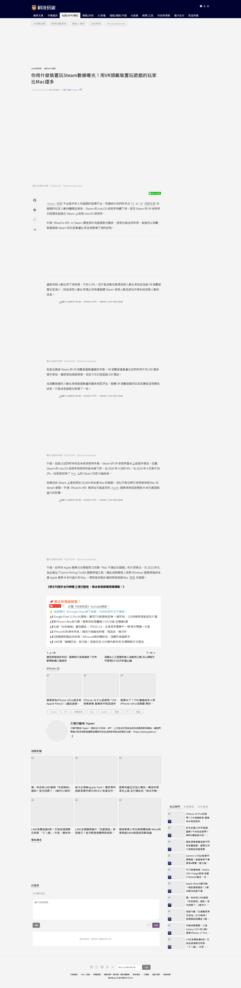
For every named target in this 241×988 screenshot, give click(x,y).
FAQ (82, 974)
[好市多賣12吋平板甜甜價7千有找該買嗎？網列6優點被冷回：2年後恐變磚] (176, 831)
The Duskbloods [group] (116, 23)
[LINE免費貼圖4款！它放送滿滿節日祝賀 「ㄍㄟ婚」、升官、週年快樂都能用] (52, 812)
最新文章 (38, 15)
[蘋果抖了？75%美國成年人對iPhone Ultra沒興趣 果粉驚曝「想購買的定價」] (137, 685)
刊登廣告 (74, 974)
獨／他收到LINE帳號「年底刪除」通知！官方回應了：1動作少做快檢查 (52, 788)
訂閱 (146, 967)
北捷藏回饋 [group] (39, 23)
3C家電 (102, 15)
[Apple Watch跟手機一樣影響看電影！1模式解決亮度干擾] (176, 887)
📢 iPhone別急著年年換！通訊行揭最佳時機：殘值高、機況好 (88, 632)
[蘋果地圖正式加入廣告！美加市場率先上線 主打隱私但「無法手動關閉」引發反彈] (140, 770)
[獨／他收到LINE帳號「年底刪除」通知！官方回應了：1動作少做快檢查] (52, 770)
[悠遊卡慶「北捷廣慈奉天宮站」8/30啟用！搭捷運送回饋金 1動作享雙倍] (176, 915)
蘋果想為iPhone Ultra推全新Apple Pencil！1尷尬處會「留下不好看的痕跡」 (64, 701)
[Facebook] (91, 967)
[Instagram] (96, 967)
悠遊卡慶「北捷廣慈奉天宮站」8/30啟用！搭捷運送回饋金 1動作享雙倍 (198, 915)
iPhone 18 (53, 668)
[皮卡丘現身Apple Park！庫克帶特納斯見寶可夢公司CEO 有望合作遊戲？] (96, 770)
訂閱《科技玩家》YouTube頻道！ (89, 606)
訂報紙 (146, 974)
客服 (88, 974)
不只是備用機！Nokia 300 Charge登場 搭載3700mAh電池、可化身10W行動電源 (197, 873)
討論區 (35, 885)
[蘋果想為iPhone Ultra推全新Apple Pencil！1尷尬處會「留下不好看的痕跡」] (64, 685)
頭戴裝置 (78, 711)
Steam (53, 711)
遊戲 (117, 711)
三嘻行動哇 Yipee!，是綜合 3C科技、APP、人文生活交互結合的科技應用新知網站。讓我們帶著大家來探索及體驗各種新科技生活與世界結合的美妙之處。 (115, 729)
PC (127, 711)
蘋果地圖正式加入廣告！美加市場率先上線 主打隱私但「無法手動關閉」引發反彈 (139, 788)
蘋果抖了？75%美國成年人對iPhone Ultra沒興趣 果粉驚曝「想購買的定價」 (137, 701)
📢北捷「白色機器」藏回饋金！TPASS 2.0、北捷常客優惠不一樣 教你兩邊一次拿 (100, 626)
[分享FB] (34, 200)
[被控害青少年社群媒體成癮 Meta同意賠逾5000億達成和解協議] (140, 812)
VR (65, 711)
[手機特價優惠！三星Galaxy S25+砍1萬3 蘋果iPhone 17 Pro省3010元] (176, 929)
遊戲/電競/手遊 (118, 15)
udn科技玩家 (36, 68)
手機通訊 (53, 15)
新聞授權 (97, 974)
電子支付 (179, 15)
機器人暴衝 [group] (78, 23)
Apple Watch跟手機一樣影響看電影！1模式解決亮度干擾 (197, 887)
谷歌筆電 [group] (96, 23)
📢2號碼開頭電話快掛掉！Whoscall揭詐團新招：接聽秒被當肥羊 (90, 637)
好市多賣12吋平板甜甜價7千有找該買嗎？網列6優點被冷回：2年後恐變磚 (197, 831)
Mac (92, 711)
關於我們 (156, 974)
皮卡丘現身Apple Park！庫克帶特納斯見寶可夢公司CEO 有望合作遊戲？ (95, 788)
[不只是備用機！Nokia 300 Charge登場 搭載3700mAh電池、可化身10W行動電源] (176, 873)
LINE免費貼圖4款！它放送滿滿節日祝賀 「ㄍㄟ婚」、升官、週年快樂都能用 (52, 830)
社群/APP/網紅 (70, 15)
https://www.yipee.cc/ (144, 731)
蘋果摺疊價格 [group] (58, 23)
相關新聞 (36, 751)
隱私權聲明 (124, 974)
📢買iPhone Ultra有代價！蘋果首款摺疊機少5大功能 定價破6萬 (89, 621)
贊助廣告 (36, 840)
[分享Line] (34, 210)
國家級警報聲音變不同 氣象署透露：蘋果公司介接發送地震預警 (198, 845)
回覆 (156, 925)
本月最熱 (202, 806)
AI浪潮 (134, 15)
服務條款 (107, 974)
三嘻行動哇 (82, 587)
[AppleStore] (112, 967)
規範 (36, 925)
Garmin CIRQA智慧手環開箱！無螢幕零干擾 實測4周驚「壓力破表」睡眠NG (198, 859)
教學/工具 (147, 15)
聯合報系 (136, 974)
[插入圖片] (148, 925)
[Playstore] (107, 967)
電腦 (138, 711)
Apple (104, 711)
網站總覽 (167, 974)
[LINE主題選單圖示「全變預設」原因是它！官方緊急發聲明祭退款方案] (96, 812)
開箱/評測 (87, 15)
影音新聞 (193, 15)
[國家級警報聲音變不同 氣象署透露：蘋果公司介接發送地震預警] (176, 845)
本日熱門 (175, 806)
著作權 (116, 974)
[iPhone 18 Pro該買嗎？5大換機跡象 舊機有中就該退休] (101, 685)
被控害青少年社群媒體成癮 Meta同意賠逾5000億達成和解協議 (140, 830)
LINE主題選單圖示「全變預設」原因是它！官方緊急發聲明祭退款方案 (95, 830)
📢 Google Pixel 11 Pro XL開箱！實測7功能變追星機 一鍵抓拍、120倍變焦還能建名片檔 (103, 616)
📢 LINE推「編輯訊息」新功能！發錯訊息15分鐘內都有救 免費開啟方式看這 (97, 642)
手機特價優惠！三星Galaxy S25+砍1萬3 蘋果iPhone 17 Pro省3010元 (197, 929)
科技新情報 (163, 15)
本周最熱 (189, 806)
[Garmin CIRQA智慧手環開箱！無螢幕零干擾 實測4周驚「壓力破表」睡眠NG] (176, 859)
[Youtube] (201, 6)
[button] (204, 6)
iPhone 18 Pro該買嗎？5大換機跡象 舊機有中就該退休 (100, 701)
